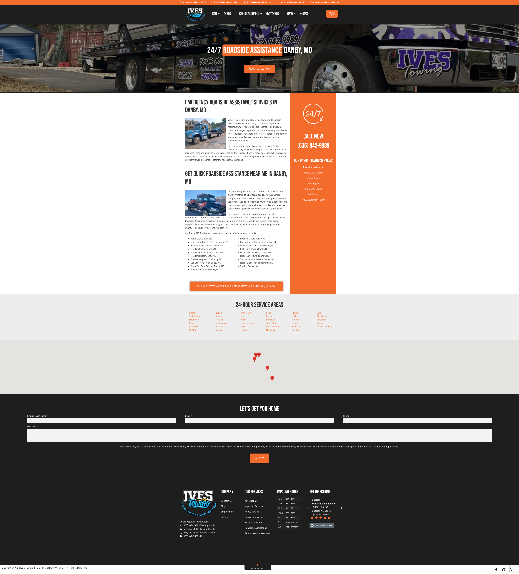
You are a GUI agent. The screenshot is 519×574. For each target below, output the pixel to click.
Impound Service (254, 506)
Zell (319, 312)
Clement (219, 326)
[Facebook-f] (496, 569)
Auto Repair (313, 183)
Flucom (218, 312)
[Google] (503, 569)
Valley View (194, 316)
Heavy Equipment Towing (313, 199)
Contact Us (227, 500)
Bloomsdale (221, 323)
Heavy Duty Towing (313, 172)
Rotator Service (313, 178)
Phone (346, 416)
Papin (243, 319)
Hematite (270, 319)
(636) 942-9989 (313, 146)
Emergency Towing (313, 188)
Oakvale (219, 319)
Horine (295, 316)
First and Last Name (37, 416)
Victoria (295, 319)
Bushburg (322, 316)
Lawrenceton (247, 323)
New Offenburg (324, 326)
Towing (227, 14)
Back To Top (257, 568)
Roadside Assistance (249, 14)
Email (188, 416)
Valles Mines (272, 323)
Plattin (192, 329)
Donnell (270, 316)
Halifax (295, 312)
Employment (227, 511)
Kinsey (192, 323)
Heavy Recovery (253, 516)
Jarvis (320, 323)
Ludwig (244, 329)
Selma (192, 312)
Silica (269, 312)
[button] (259, 355)
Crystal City (245, 312)
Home (214, 14)
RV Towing (313, 194)
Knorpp (218, 329)
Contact (304, 14)
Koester (219, 316)
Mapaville (296, 326)
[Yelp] (511, 569)
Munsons (270, 329)
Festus (243, 316)
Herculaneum (272, 326)
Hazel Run (322, 319)
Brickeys (193, 326)
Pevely (295, 323)
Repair (290, 14)
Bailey (243, 326)
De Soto (295, 329)
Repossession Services (257, 533)
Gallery (224, 516)
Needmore (194, 319)
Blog (223, 506)
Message (32, 426)
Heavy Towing (272, 14)
